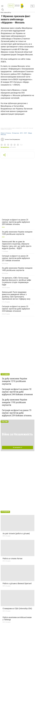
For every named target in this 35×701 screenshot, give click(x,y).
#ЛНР (25, 133)
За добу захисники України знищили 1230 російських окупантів (17, 233)
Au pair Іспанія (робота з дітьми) (16, 533)
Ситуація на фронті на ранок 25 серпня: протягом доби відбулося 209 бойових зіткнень (16, 222)
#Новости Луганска (6, 133)
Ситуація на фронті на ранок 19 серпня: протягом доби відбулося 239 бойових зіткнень (17, 413)
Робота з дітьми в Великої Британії (17, 583)
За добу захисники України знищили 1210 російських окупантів (14, 381)
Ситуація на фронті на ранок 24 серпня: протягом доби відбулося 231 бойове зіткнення (16, 258)
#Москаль (3, 134)
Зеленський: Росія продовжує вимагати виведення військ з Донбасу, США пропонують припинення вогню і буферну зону (16, 295)
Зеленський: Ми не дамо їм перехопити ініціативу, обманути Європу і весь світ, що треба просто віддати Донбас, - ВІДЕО (16, 245)
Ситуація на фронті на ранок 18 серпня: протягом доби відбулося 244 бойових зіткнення (17, 392)
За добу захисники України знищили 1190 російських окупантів (14, 402)
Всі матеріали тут (17, 447)
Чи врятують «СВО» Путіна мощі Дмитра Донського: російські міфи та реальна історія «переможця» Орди (16, 281)
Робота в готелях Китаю (12, 558)
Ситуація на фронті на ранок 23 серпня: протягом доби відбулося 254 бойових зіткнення (16, 308)
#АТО (21, 133)
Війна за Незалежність (17, 434)
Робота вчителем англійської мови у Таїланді (17, 618)
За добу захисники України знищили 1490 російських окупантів (17, 269)
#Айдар (30, 133)
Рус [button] (32, 6)
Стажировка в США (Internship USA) (17, 608)
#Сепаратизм (15, 133)
